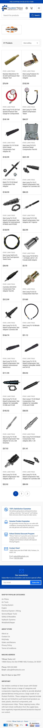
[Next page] (27, 493)
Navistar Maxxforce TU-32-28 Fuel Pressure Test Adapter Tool (11, 76)
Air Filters (5, 599)
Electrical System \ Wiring (11, 611)
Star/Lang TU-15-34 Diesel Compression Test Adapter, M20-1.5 (11, 476)
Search (37, 15)
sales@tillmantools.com (21, 556)
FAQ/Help (5, 639)
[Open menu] (38, 8)
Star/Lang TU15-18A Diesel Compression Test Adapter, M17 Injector (31, 220)
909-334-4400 (18, 558)
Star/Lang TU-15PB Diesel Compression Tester (29, 111)
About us (5, 634)
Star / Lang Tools (9, 71)
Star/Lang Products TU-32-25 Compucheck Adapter (31, 76)
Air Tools (5, 602)
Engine (4, 608)
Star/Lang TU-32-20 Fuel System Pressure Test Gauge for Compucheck (11, 111)
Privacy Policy (7, 645)
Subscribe (35, 583)
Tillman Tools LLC (17, 721)
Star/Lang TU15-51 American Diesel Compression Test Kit (30, 147)
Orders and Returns (9, 642)
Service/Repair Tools (9, 614)
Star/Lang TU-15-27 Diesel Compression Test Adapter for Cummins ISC (31, 184)
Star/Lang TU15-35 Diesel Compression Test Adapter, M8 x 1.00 (31, 439)
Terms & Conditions (9, 648)
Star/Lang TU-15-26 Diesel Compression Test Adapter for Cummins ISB (31, 476)
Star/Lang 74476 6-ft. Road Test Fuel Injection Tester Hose (11, 257)
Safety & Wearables (9, 617)
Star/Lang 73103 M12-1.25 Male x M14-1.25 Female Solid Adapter (30, 258)
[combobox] (21, 15)
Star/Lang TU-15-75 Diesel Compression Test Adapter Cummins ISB (11, 327)
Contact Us (6, 637)
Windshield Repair (8, 623)
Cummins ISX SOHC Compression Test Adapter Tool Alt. (9, 289)
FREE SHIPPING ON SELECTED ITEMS (22, 2)
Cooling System (7, 605)
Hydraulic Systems (8, 620)
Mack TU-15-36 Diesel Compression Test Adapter (10, 184)
